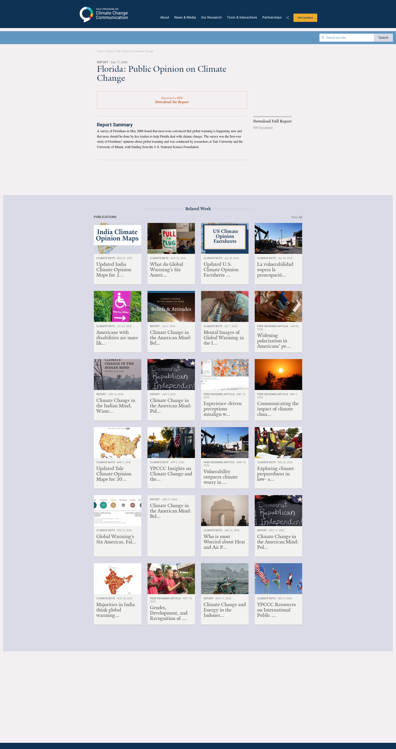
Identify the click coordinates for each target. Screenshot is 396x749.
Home (100, 51)
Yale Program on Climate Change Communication (103, 14)
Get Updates (305, 17)
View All (296, 217)
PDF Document (263, 128)
